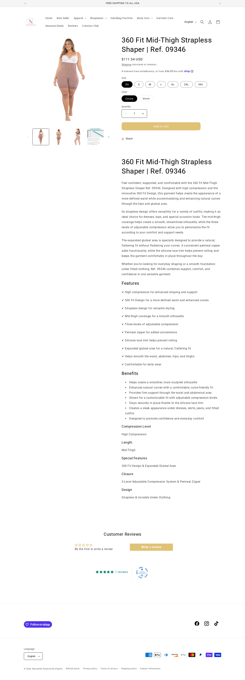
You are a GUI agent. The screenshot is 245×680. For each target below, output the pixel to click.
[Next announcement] (220, 3)
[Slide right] (109, 137)
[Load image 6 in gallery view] (95, 137)
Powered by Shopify (53, 669)
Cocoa (129, 98)
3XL (200, 84)
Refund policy (73, 668)
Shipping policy (129, 668)
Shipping (126, 64)
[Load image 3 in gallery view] (77, 137)
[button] (80, 18)
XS (127, 84)
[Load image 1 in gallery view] (41, 137)
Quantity (126, 106)
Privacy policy (90, 668)
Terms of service (109, 668)
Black (148, 99)
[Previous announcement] (25, 3)
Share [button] (129, 138)
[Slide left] (28, 137)
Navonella (37, 669)
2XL (186, 84)
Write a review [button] (151, 547)
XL (173, 84)
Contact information (150, 668)
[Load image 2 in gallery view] (59, 137)
